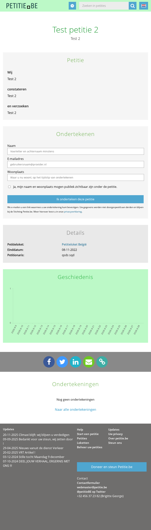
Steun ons (115, 443)
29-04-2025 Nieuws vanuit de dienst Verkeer (33, 448)
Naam (11, 146)
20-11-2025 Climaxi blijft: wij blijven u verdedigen (36, 435)
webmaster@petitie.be (92, 487)
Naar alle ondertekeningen (75, 409)
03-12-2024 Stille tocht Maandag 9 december (33, 457)
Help (80, 429)
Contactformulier (88, 483)
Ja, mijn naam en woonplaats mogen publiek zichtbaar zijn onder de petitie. (65, 187)
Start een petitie (88, 434)
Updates (113, 429)
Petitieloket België (74, 244)
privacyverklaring (73, 211)
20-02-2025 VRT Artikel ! (19, 452)
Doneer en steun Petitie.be (111, 467)
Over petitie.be (118, 438)
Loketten (83, 443)
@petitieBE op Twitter (91, 491)
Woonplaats (15, 172)
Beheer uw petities (89, 447)
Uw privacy (115, 434)
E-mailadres (15, 159)
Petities (82, 438)
